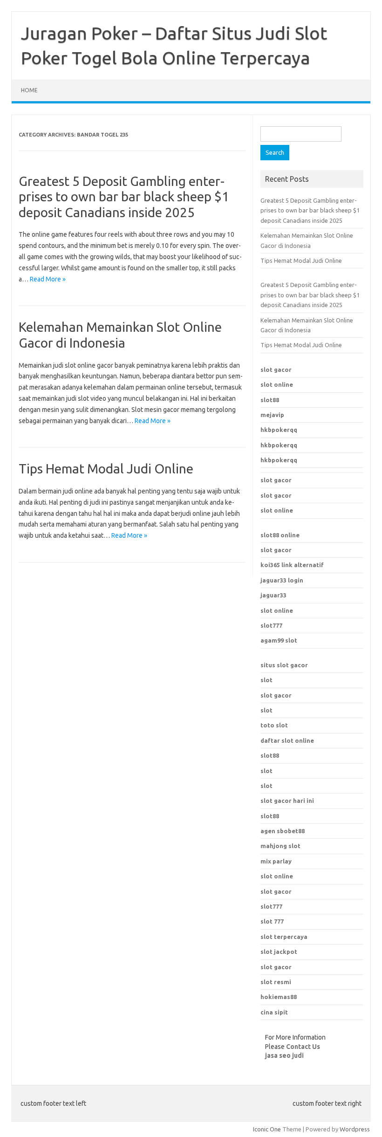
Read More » (48, 279)
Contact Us (303, 1046)
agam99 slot (278, 640)
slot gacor (276, 369)
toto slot (274, 725)
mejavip (272, 414)
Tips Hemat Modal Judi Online (106, 468)
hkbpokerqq (278, 429)
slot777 (271, 625)
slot (266, 680)
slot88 (269, 400)
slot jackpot (278, 951)
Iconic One (267, 1129)
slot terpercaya (283, 936)
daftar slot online (287, 740)
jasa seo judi (284, 1055)
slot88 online (280, 535)
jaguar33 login (281, 580)
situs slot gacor (284, 665)
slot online (276, 384)
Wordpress (355, 1129)
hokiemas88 (278, 996)
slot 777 (272, 921)
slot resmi (275, 982)
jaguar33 (273, 595)
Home (29, 90)
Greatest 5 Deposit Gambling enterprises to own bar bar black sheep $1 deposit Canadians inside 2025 (124, 196)
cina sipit (274, 1012)
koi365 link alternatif (292, 565)
